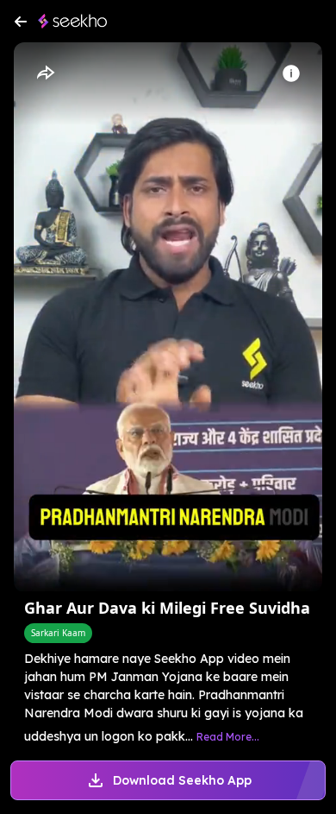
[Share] (45, 73)
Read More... (227, 736)
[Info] (291, 73)
